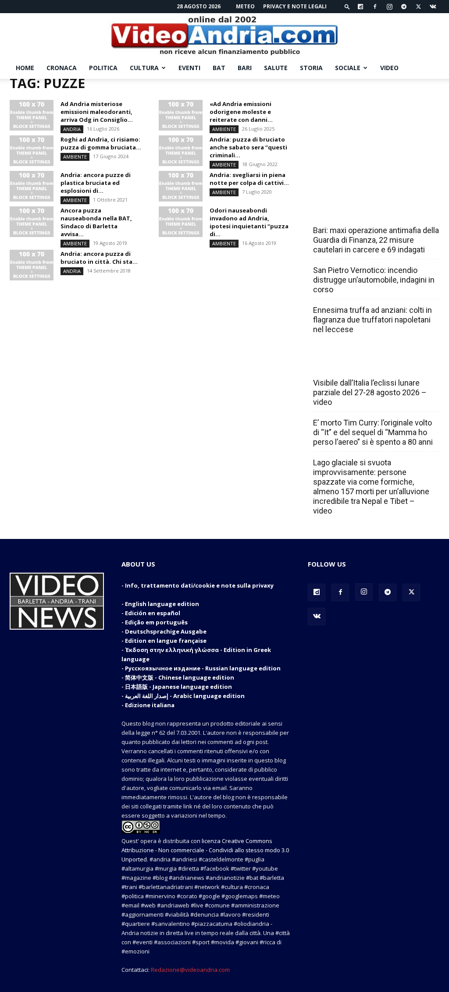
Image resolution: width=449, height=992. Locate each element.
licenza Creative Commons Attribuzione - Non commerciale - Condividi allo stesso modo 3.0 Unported (205, 850)
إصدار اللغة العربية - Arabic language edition (185, 696)
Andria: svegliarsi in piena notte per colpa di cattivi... (249, 179)
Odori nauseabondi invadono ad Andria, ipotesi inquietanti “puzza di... (249, 222)
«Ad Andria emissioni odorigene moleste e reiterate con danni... (241, 112)
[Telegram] (403, 6)
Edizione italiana (150, 705)
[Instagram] (389, 6)
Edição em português (156, 622)
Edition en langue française (166, 641)
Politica (103, 68)
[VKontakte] (432, 6)
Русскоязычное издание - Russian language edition (203, 668)
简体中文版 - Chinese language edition (179, 677)
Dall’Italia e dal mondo (355, 363)
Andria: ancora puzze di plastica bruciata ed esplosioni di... (96, 183)
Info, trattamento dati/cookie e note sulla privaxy (199, 585)
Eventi (189, 68)
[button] (347, 6)
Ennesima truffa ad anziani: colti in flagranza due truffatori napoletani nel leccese (372, 319)
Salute (276, 68)
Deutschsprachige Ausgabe (166, 631)
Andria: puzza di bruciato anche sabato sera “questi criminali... (248, 147)
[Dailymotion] (360, 6)
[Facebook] (374, 6)
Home (25, 68)
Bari (245, 68)
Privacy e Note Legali (295, 6)
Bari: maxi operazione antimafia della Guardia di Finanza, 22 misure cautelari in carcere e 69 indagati (376, 240)
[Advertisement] (373, 133)
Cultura (144, 68)
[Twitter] (418, 6)
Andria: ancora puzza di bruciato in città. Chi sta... (99, 258)
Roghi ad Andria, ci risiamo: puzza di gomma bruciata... (101, 143)
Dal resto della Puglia (354, 211)
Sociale (347, 68)
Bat (219, 68)
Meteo (245, 6)
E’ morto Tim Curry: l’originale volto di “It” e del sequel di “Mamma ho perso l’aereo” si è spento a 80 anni (373, 432)
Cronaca (61, 68)
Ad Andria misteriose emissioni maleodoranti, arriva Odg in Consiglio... (97, 112)
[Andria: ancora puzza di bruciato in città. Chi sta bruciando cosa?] (31, 265)
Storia (311, 68)
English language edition (162, 604)
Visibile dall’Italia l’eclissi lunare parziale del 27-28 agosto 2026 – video (370, 392)
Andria (72, 129)
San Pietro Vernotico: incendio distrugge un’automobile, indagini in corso (374, 280)
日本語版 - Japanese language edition (178, 687)
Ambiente (224, 129)
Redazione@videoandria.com (190, 970)
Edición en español (152, 613)
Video (389, 68)
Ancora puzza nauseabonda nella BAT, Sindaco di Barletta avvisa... (96, 222)
